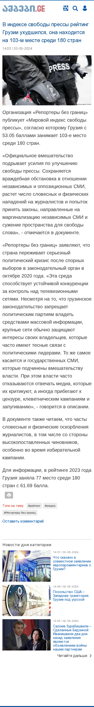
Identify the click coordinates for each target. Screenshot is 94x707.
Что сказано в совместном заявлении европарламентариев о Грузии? (72, 563)
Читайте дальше (72, 656)
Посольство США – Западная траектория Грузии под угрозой (70, 595)
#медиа (50, 505)
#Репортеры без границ (20, 512)
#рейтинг (34, 505)
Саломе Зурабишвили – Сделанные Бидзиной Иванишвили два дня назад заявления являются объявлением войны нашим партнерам (72, 637)
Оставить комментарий (23, 521)
